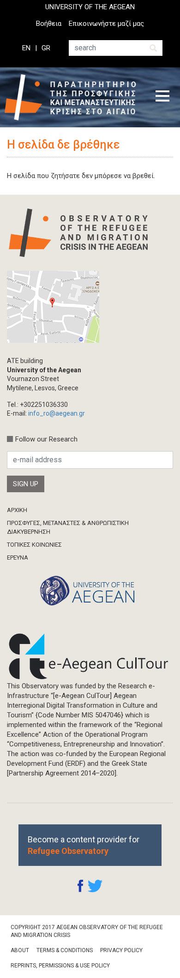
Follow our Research (46, 439)
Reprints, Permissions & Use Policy (60, 965)
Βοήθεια (48, 23)
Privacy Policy (121, 950)
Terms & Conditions (64, 950)
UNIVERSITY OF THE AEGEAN (90, 7)
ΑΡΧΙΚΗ (17, 510)
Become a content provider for (83, 845)
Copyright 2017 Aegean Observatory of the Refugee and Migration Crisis (87, 931)
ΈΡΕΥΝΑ (17, 557)
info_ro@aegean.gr (56, 413)
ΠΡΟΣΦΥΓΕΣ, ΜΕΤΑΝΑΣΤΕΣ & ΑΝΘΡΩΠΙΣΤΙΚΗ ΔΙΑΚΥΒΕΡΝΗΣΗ (68, 527)
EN (26, 48)
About (20, 950)
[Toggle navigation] (162, 97)
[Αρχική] (73, 97)
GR (46, 48)
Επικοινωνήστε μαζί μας (106, 23)
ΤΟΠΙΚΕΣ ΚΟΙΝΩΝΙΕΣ (34, 544)
